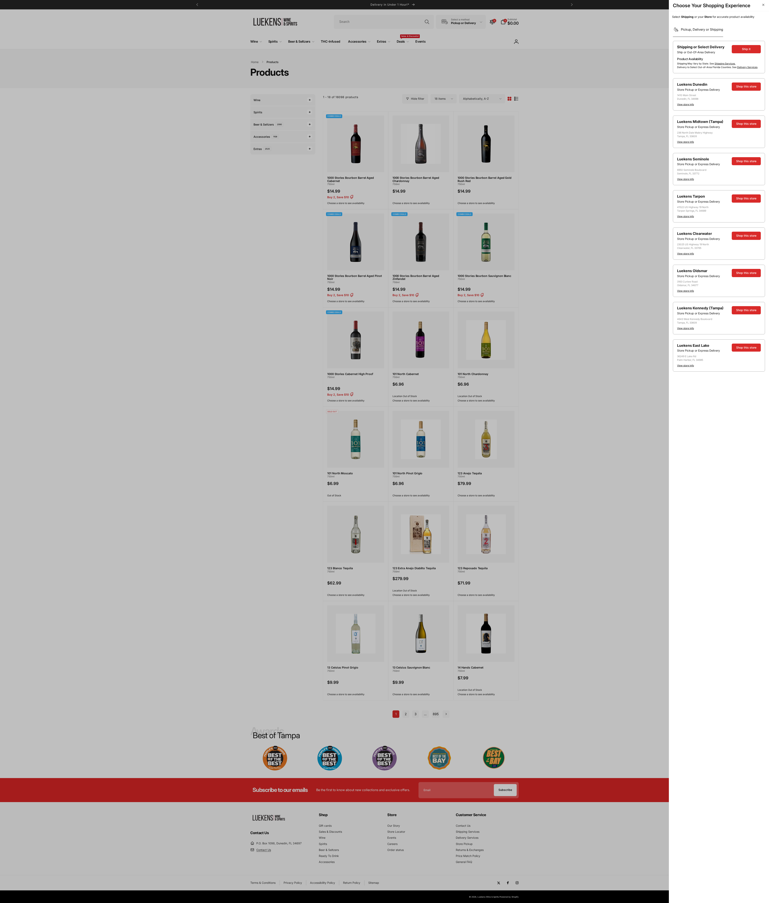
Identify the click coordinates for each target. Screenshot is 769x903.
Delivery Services (747, 67)
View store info (685, 104)
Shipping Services (725, 63)
